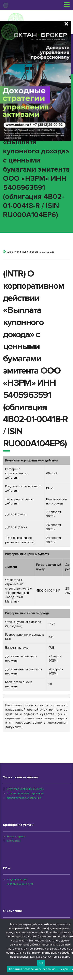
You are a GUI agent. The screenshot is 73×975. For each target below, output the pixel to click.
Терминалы (13, 841)
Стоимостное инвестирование (25, 793)
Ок (41, 962)
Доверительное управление (24, 798)
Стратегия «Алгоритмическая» (25, 789)
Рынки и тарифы (16, 836)
